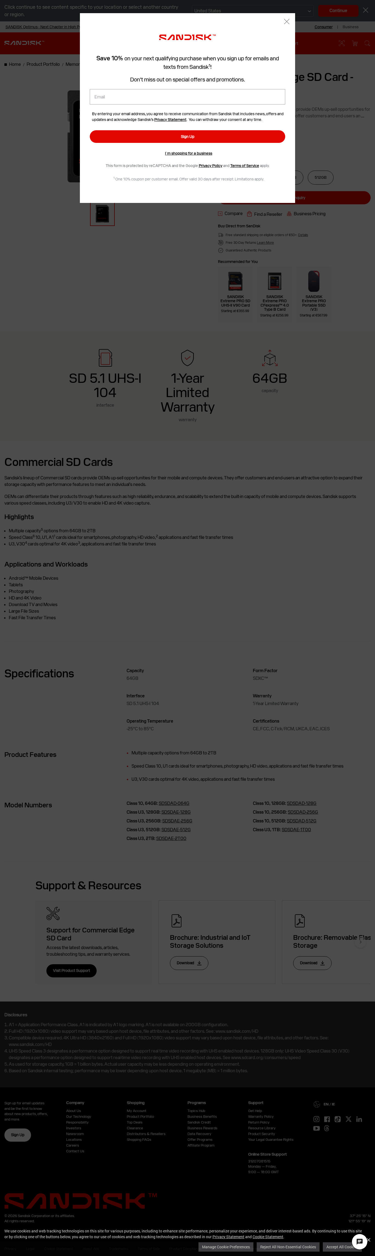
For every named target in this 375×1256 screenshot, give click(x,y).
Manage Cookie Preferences (226, 1246)
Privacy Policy (210, 165)
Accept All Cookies (342, 1246)
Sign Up (187, 136)
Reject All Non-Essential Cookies (288, 1246)
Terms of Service (244, 165)
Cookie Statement (268, 1236)
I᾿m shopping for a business (188, 153)
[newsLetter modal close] (286, 22)
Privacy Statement (228, 1236)
